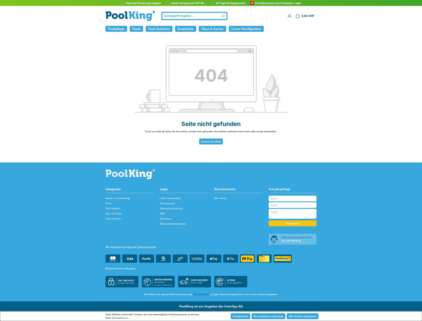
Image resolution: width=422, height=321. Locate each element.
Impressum (166, 218)
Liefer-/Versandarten (170, 198)
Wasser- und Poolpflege (118, 198)
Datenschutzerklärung (171, 208)
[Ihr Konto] (289, 16)
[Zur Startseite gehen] (130, 16)
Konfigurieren (240, 316)
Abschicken (292, 223)
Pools (108, 203)
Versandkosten (201, 294)
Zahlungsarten (167, 203)
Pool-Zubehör (113, 208)
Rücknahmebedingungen (173, 223)
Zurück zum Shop (211, 141)
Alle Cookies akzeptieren (302, 316)
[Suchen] (223, 16)
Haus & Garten (113, 218)
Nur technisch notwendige (268, 316)
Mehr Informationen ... (118, 318)
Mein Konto (220, 198)
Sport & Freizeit (114, 213)
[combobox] (190, 16)
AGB (162, 213)
